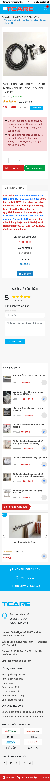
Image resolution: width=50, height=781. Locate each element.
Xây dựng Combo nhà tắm (12, 2)
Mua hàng (26, 274)
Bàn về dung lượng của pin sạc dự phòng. (22, 712)
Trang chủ (6, 17)
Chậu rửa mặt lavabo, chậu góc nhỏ (30, 458)
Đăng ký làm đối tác (11, 687)
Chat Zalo (44, 777)
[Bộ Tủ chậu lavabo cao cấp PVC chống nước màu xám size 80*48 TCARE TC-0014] (7, 477)
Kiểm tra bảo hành (42, 2)
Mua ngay (27, 777)
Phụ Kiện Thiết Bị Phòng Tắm (26, 17)
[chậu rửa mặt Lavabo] (7, 428)
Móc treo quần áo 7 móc (25, 542)
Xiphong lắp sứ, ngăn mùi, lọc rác (29, 375)
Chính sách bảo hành (12, 700)
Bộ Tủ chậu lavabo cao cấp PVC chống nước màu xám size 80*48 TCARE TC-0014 (28, 476)
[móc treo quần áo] (25, 526)
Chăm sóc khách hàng (13, 695)
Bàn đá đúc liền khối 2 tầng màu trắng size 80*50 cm (28, 393)
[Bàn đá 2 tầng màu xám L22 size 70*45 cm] (7, 411)
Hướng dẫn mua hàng (13, 679)
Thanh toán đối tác (11, 691)
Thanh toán (7, 683)
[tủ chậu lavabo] (7, 444)
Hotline (10, 777)
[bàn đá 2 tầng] (7, 397)
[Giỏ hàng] (46, 9)
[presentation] (4, 538)
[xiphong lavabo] (7, 378)
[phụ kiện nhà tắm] (7, 493)
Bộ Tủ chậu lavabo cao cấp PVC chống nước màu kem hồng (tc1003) (28, 443)
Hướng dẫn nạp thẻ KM (13, 675)
